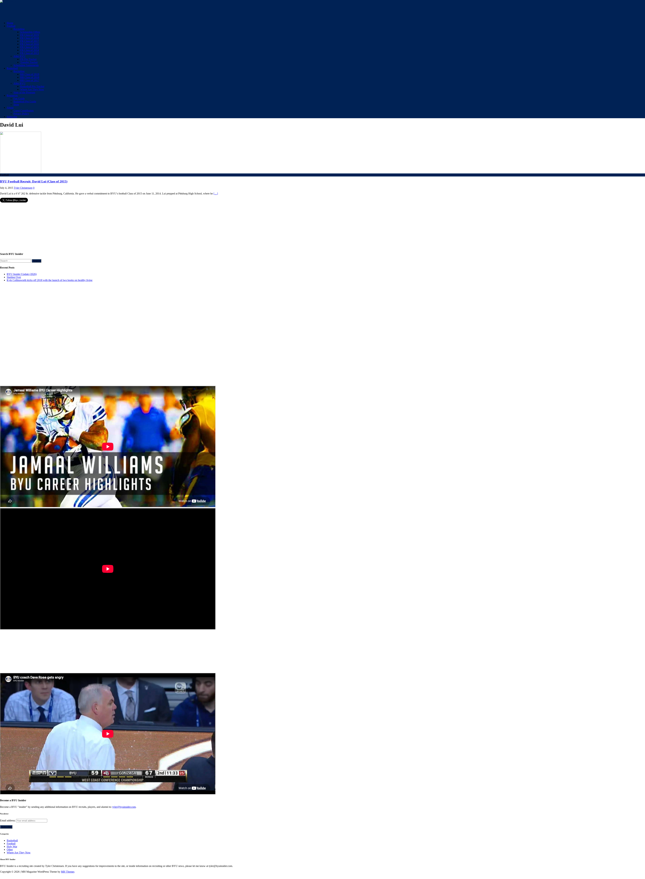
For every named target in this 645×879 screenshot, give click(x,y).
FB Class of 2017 (29, 41)
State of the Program (24, 92)
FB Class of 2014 (29, 50)
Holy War (12, 846)
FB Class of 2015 (29, 47)
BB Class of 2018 (29, 77)
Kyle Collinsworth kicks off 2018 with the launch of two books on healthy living (49, 280)
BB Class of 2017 (29, 80)
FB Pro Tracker (28, 59)
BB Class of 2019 (29, 74)
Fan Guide (19, 98)
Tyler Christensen (23, 187)
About (10, 107)
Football (11, 26)
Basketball (12, 68)
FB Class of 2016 (29, 44)
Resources (12, 95)
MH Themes (67, 871)
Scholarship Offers (30, 32)
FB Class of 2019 (29, 35)
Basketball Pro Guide (24, 101)
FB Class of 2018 (29, 38)
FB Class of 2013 (29, 53)
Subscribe (12, 116)
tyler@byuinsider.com (124, 806)
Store (16, 104)
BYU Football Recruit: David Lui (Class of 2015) (33, 181)
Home (10, 22)
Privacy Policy (21, 113)
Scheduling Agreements (26, 65)
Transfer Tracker (29, 62)
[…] (215, 193)
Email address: (8, 820)
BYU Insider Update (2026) (22, 274)
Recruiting (19, 29)
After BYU (19, 56)
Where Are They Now (32, 89)
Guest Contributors (23, 110)
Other (10, 849)
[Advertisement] (61, 10)
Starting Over (14, 277)
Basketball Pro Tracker (32, 86)
